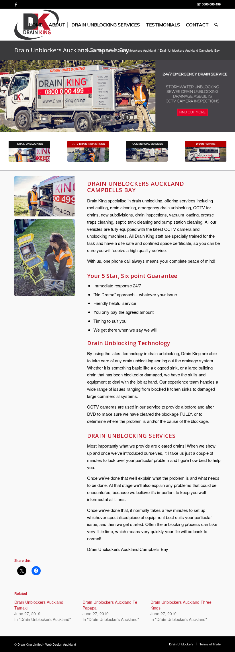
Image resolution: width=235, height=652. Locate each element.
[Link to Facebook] (16, 4)
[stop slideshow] (127, 117)
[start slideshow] (108, 117)
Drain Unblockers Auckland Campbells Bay (71, 50)
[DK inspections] (88, 151)
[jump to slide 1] (115, 118)
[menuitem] (36, 24)
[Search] (216, 24)
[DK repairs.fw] (205, 151)
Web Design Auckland (60, 644)
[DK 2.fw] (29, 151)
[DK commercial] (147, 151)
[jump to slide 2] (119, 118)
